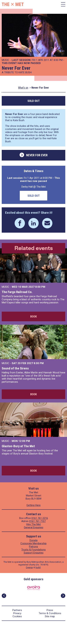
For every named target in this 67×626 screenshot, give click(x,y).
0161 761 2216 (39, 518)
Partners (17, 610)
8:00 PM (40, 286)
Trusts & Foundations (33, 549)
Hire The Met (33, 524)
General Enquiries (33, 527)
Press (50, 610)
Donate (34, 540)
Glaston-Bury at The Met (18, 446)
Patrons (33, 546)
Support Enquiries (33, 552)
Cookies (17, 616)
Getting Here (33, 505)
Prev (4, 595)
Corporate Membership (33, 543)
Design (29, 567)
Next (63, 595)
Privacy (17, 613)
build (38, 567)
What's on (23, 87)
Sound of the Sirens (15, 368)
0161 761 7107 (37, 521)
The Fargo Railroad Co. (17, 292)
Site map (50, 616)
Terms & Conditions (50, 613)
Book (33, 316)
